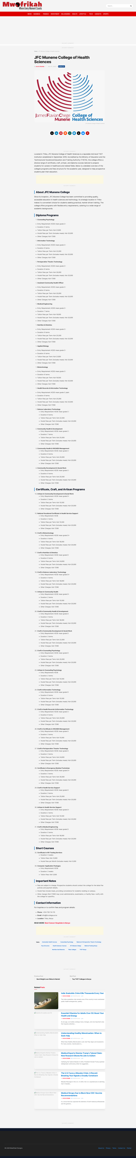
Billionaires (65, 14)
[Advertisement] (68, 29)
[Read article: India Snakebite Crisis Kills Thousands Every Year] (46, 1000)
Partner (129, 1148)
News (30, 14)
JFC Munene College (75, 945)
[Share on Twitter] (52, 133)
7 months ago (76, 996)
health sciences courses (60, 945)
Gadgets (98, 14)
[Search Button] (131, 6)
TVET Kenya (83, 949)
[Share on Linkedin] (56, 133)
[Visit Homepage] (22, 5)
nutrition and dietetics (58, 949)
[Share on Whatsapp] (70, 133)
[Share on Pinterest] (61, 133)
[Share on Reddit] (65, 133)
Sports (105, 14)
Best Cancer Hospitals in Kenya (57, 923)
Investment (55, 14)
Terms (114, 1148)
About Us (101, 1148)
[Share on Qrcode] (87, 133)
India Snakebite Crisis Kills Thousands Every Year (82, 993)
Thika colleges (72, 949)
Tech (91, 14)
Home (35, 51)
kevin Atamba (40, 66)
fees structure (45, 945)
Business (37, 14)
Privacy (108, 1148)
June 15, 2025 (52, 66)
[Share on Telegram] (74, 133)
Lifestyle (82, 14)
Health (74, 14)
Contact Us (121, 1148)
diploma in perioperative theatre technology (89, 942)
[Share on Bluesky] (83, 133)
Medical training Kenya (91, 945)
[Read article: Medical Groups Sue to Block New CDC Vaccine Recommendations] (46, 1100)
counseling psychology (66, 942)
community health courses (49, 942)
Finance (46, 14)
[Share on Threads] (78, 133)
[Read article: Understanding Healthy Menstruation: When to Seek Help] (46, 1040)
